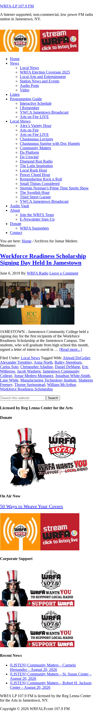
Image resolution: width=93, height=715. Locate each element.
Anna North (43, 362)
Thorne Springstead (29, 385)
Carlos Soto (9, 367)
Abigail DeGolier (76, 358)
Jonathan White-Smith (72, 376)
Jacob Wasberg (29, 371)
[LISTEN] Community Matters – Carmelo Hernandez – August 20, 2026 (43, 667)
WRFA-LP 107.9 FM (17, 6)
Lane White (9, 380)
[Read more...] (70, 349)
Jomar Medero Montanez (33, 376)
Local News (30, 358)
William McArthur (61, 385)
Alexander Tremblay (16, 362)
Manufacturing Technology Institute (48, 380)
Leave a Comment (63, 273)
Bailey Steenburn (68, 362)
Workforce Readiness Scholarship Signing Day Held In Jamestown (43, 259)
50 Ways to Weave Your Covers (31, 506)
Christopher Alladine (36, 367)
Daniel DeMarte (67, 367)
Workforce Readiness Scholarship (26, 389)
